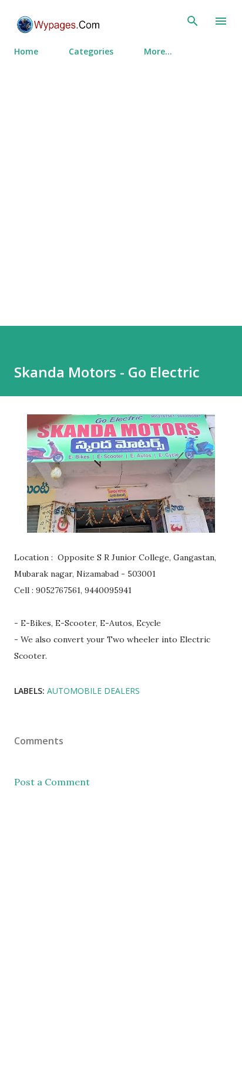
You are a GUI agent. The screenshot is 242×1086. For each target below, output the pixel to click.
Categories (91, 51)
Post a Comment (52, 782)
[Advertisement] (121, 186)
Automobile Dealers (93, 690)
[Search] (193, 21)
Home (26, 51)
